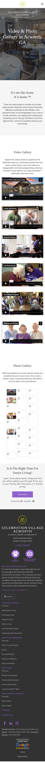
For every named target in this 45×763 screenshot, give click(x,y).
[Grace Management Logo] (22, 519)
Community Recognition (10, 680)
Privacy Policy (23, 756)
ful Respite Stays (10, 628)
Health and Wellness (9, 659)
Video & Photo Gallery (13, 694)
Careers (9, 596)
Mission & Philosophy (9, 675)
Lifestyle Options (10, 603)
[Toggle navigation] (42, 4)
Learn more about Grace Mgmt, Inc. (15, 590)
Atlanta (4, 732)
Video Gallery (7, 701)
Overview (5, 606)
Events (4, 650)
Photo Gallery (7, 706)
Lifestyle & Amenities (12, 638)
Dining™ (8, 654)
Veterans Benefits (8, 663)
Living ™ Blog (10, 689)
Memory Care (7, 624)
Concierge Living (8, 615)
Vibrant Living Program (10, 645)
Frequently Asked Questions (12, 633)
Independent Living (9, 610)
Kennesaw (34, 732)
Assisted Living (7, 619)
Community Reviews (9, 684)
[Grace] (22, 4)
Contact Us (7, 715)
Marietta (5, 735)
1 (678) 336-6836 (22, 545)
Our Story (7, 668)
